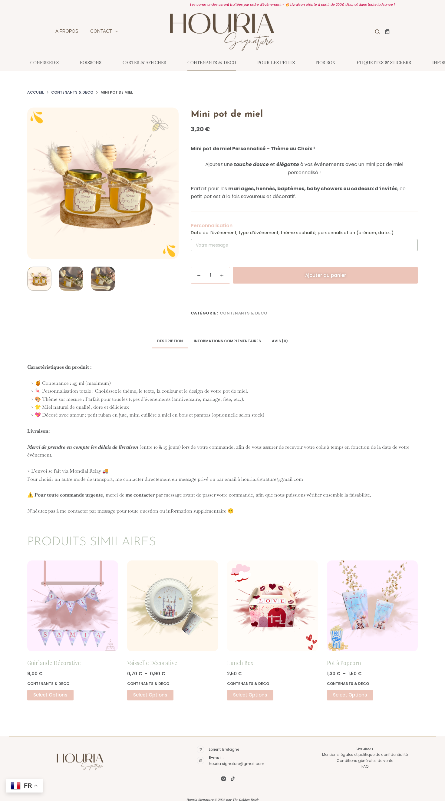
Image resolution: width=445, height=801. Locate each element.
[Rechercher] (377, 31)
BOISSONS (90, 62)
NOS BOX (325, 62)
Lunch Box (240, 662)
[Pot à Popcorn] (372, 605)
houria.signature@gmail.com (236, 763)
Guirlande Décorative (54, 662)
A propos (66, 31)
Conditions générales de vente (365, 760)
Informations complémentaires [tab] (227, 341)
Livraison (365, 748)
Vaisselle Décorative (152, 662)
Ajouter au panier (325, 275)
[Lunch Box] (272, 605)
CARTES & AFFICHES (144, 62)
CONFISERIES (44, 62)
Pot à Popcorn (344, 662)
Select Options (50, 695)
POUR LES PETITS (276, 62)
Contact (101, 31)
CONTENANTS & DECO (211, 62)
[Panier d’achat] (386, 31)
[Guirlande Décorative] (72, 605)
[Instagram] (223, 778)
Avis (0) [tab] (280, 341)
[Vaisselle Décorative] (172, 605)
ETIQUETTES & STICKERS (384, 62)
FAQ (364, 766)
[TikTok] (232, 778)
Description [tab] (170, 341)
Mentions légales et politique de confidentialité (365, 754)
